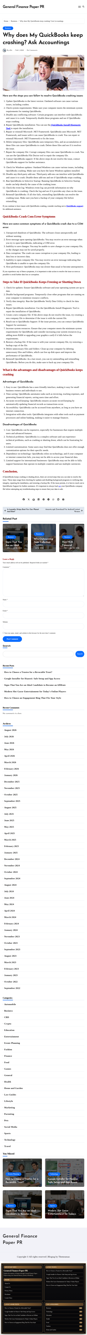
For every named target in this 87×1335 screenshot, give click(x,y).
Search (7, 645)
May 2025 (9, 827)
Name (5, 600)
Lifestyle (8, 1101)
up (59, 486)
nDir (8, 548)
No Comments (32, 50)
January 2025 (11, 852)
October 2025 (11, 794)
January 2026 (11, 775)
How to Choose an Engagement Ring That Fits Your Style (32, 698)
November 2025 (12, 788)
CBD (6, 1017)
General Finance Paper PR (23, 7)
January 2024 (11, 930)
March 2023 (10, 962)
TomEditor (39, 545)
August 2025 (10, 807)
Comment (6, 567)
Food (6, 1062)
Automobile (10, 1004)
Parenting (9, 1114)
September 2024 (12, 878)
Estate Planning (12, 1043)
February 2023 (11, 968)
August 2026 (10, 730)
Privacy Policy (8, 1291)
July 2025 (9, 814)
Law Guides (10, 1094)
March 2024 (10, 917)
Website (5, 622)
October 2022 (11, 981)
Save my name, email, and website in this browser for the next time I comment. (30, 633)
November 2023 (12, 936)
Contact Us (8, 1287)
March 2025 (10, 839)
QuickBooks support (74, 206)
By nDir (9, 50)
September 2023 (12, 949)
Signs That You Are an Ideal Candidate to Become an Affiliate (35, 685)
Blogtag (51, 1256)
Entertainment (11, 1036)
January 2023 (11, 975)
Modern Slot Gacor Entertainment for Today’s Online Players (35, 691)
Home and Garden (13, 1088)
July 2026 (9, 736)
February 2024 (11, 923)
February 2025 (11, 846)
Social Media (10, 1127)
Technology (9, 1140)
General (8, 1075)
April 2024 (9, 910)
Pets (6, 1120)
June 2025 (9, 820)
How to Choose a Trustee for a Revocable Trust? (28, 672)
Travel (7, 1146)
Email (5, 611)
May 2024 (9, 904)
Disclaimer (7, 1294)
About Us (7, 1283)
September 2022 (12, 988)
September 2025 (12, 801)
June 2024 (9, 898)
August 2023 (10, 956)
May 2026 (9, 749)
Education (9, 1030)
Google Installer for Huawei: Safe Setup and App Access (32, 678)
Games (7, 1069)
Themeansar (64, 1256)
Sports (7, 1133)
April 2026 (9, 756)
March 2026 (10, 762)
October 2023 (11, 943)
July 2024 (9, 891)
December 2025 (11, 781)
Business (8, 28)
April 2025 (9, 833)
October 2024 (11, 872)
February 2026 (11, 768)
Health (7, 1081)
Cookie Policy (8, 1298)
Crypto (7, 1023)
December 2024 (11, 859)
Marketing (9, 1107)
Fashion (8, 1049)
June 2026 (9, 743)
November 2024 (12, 865)
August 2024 (10, 885)
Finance (8, 1056)
